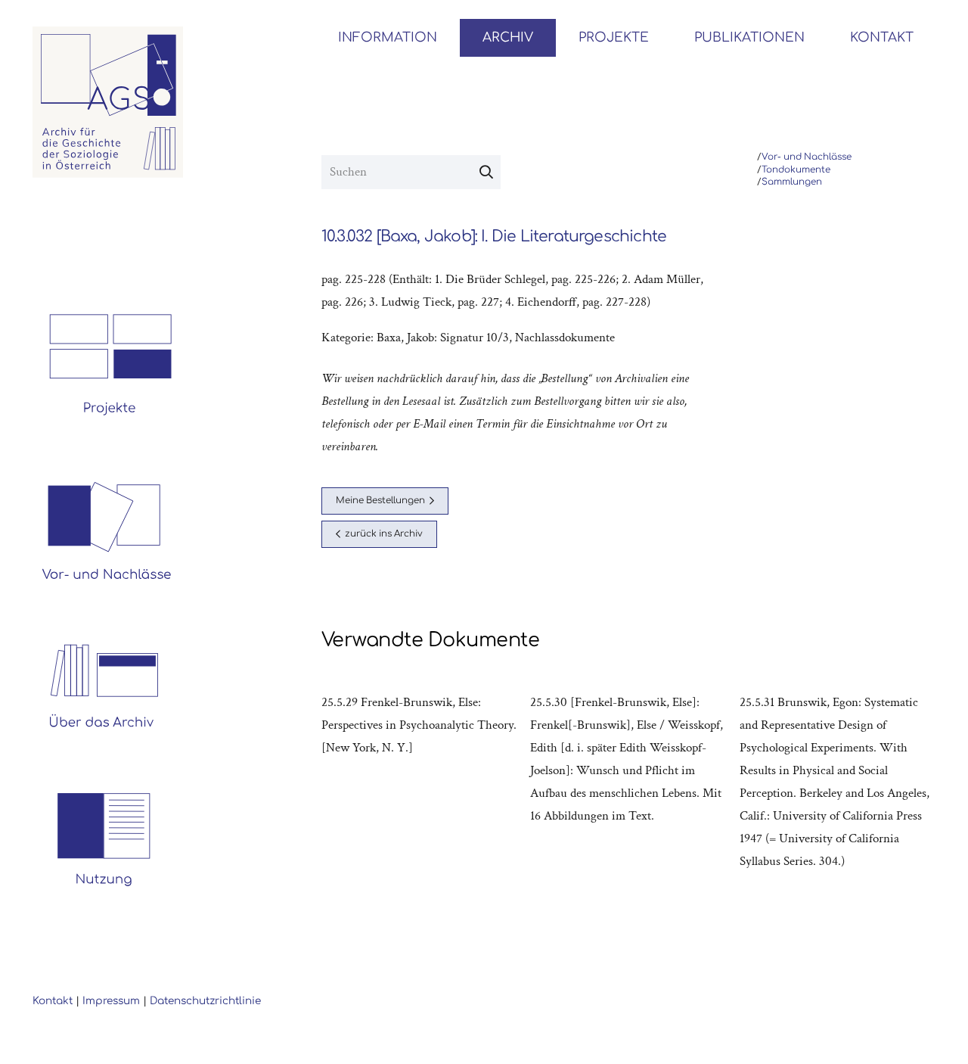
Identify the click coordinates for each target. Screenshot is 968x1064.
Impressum (111, 1000)
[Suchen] (486, 172)
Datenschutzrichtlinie (205, 1000)
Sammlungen (792, 182)
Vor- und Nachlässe (807, 157)
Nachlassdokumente (565, 337)
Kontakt (53, 1000)
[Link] (108, 102)
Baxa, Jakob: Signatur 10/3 (443, 337)
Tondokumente (796, 170)
